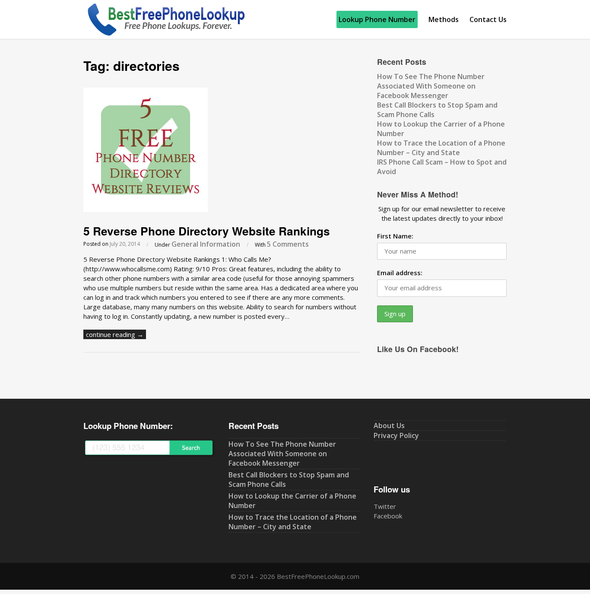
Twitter (385, 506)
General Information (205, 244)
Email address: (399, 272)
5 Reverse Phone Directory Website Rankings (206, 230)
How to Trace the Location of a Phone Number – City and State (441, 147)
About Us (389, 425)
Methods (443, 19)
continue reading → (114, 334)
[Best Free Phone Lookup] (165, 34)
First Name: (395, 236)
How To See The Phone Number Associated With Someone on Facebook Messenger (431, 86)
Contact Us (488, 19)
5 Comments (288, 244)
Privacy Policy (396, 435)
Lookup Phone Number (377, 19)
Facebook (388, 515)
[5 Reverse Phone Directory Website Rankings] (145, 209)
